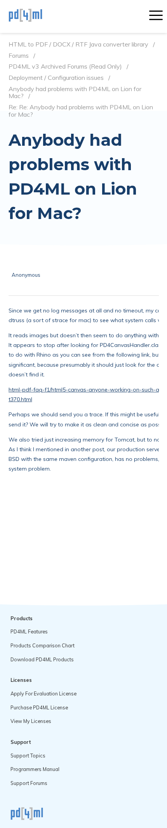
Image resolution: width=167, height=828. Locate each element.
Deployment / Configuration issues (56, 77)
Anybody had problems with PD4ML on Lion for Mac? (75, 92)
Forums (19, 55)
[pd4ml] (34, 16)
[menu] (156, 16)
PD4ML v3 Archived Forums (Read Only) (65, 66)
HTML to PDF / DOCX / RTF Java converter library (78, 44)
